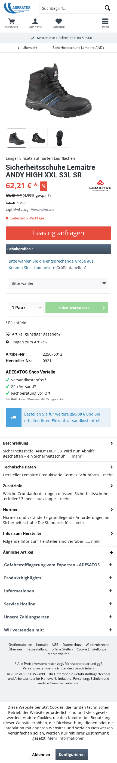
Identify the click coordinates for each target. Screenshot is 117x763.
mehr (76, 456)
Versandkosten (34, 668)
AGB (55, 645)
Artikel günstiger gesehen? (35, 334)
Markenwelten (58, 654)
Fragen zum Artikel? (28, 341)
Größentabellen (70, 267)
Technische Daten (19, 467)
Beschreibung (15, 443)
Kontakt (42, 645)
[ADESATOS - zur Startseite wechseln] (17, 8)
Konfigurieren (72, 754)
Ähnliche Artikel (18, 552)
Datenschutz (72, 645)
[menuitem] (11, 23)
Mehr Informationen (66, 738)
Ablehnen (41, 754)
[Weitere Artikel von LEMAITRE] (100, 185)
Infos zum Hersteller (22, 533)
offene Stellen (62, 649)
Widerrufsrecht (97, 645)
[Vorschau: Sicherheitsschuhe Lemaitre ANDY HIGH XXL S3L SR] (16, 138)
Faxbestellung (37, 649)
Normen (11, 509)
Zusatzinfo (13, 485)
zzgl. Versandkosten (38, 209)
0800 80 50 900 (80, 37)
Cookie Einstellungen (92, 649)
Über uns (16, 649)
